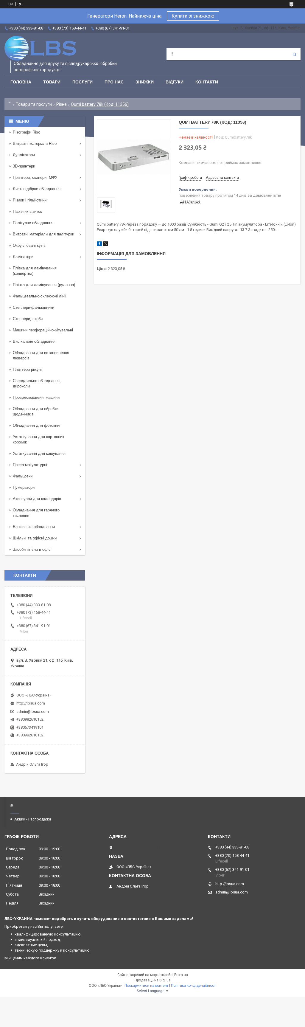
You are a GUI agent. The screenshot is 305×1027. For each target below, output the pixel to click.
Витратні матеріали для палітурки (43, 234)
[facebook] (99, 245)
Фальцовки (22, 476)
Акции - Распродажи (32, 819)
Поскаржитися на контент (146, 985)
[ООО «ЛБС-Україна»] (40, 48)
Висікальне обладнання (34, 341)
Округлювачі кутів (29, 245)
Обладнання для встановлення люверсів (41, 355)
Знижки (145, 82)
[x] (105, 245)
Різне (61, 104)
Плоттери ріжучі (27, 369)
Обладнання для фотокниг (37, 425)
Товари (51, 82)
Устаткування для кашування (39, 453)
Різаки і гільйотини (29, 200)
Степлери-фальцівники (33, 307)
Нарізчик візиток (27, 211)
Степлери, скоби (28, 319)
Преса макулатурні (30, 465)
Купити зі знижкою (193, 16)
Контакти (206, 82)
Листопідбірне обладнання (36, 189)
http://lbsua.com (30, 703)
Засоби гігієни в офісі (32, 549)
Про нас (114, 82)
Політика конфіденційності (194, 985)
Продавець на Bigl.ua (153, 980)
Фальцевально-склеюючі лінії (39, 296)
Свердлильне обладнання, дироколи (37, 383)
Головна (20, 82)
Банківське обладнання (34, 527)
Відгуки (174, 82)
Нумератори (24, 487)
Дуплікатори (24, 155)
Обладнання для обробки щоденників (35, 411)
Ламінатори (23, 257)
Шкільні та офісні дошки (35, 538)
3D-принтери (24, 166)
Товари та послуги (34, 104)
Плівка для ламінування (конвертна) (35, 271)
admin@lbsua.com (32, 711)
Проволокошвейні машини (36, 397)
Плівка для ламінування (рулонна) (44, 285)
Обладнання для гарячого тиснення (36, 513)
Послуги (82, 82)
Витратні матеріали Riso (35, 143)
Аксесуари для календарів (37, 499)
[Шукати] (295, 54)
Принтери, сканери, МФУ (35, 177)
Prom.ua (181, 975)
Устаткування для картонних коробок (38, 439)
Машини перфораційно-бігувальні (43, 330)
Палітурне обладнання (33, 223)
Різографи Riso (26, 132)
